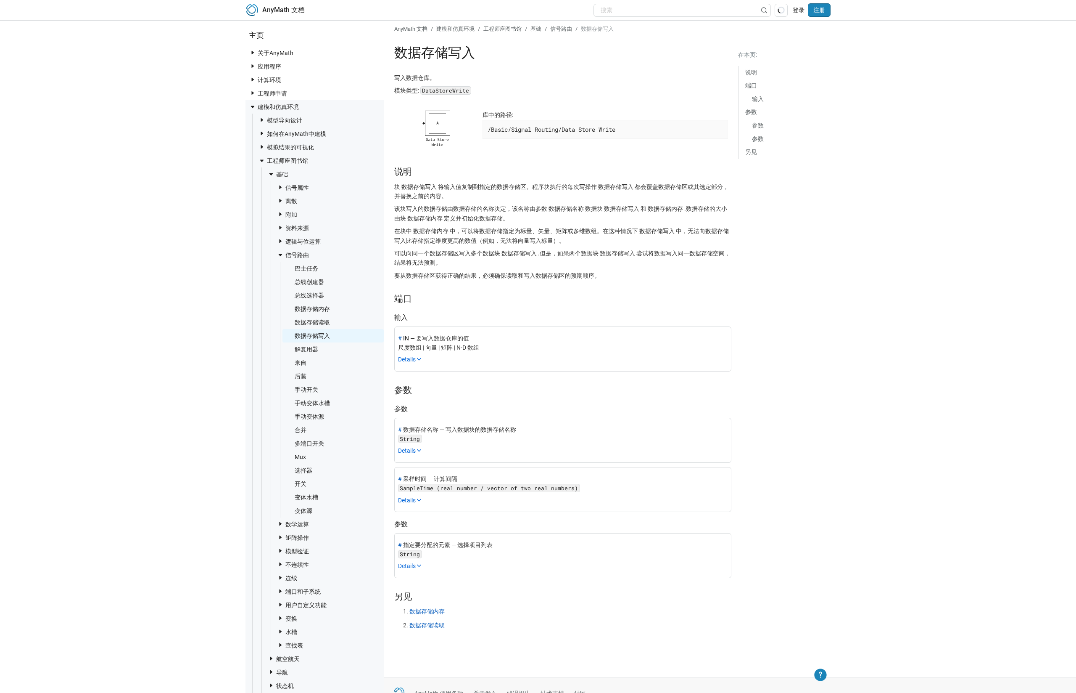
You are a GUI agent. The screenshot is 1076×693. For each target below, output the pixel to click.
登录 (798, 10)
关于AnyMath (275, 53)
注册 (819, 10)
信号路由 (297, 255)
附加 (291, 214)
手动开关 (306, 389)
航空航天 (288, 659)
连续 (291, 578)
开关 (300, 484)
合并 (300, 430)
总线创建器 (309, 282)
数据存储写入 (312, 335)
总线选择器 (309, 295)
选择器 (303, 470)
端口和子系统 (303, 591)
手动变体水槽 (312, 403)
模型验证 (297, 551)
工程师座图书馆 (287, 160)
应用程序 (269, 66)
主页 (256, 35)
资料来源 (297, 228)
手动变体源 (309, 416)
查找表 (294, 645)
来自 (300, 362)
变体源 (303, 510)
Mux (300, 457)
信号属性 (297, 187)
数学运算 (297, 524)
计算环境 (269, 80)
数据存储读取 (312, 322)
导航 (282, 672)
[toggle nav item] (252, 52)
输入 (758, 99)
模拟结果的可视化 (290, 147)
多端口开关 (309, 443)
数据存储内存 (312, 308)
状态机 (285, 685)
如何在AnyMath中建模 (296, 133)
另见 (751, 152)
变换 (291, 618)
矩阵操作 (297, 537)
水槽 (291, 632)
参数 (751, 112)
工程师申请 (272, 93)
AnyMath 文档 (410, 29)
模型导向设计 (284, 120)
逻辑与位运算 (303, 241)
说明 (751, 72)
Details (407, 359)
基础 (282, 174)
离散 (291, 201)
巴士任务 (306, 268)
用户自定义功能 (306, 605)
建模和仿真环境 (278, 107)
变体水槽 (306, 497)
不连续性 (297, 564)
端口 (751, 85)
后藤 (300, 376)
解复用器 (306, 349)
